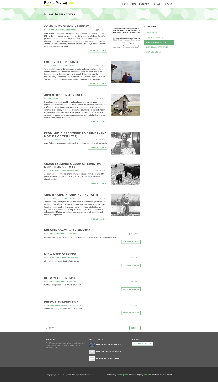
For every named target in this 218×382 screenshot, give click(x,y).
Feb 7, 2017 (134, 305)
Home (125, 4)
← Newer (50, 328)
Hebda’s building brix (61, 301)
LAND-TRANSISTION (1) (154, 38)
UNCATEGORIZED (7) (153, 52)
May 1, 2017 (134, 234)
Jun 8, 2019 (101, 198)
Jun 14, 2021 (101, 66)
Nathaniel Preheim (54, 305)
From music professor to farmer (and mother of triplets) (75, 135)
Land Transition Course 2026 (108, 345)
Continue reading (98, 51)
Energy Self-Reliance (61, 62)
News (133, 4)
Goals (157, 4)
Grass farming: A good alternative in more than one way (75, 165)
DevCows (147, 375)
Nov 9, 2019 (101, 140)
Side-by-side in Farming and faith (71, 194)
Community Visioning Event (66, 26)
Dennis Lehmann (53, 66)
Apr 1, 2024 (101, 30)
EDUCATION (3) (151, 33)
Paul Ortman (52, 30)
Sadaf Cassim (52, 98)
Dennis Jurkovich (54, 140)
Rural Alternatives (68, 30)
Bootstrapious (122, 375)
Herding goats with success (67, 230)
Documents (145, 4)
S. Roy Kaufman (53, 170)
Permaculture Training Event (109, 352)
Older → (135, 328)
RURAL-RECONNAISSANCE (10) (157, 47)
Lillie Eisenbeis (53, 234)
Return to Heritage (60, 278)
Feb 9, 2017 (134, 258)
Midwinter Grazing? (60, 254)
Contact (167, 4)
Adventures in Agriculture (66, 95)
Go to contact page (143, 344)
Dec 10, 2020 (100, 98)
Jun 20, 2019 (101, 170)
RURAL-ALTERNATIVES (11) (156, 42)
